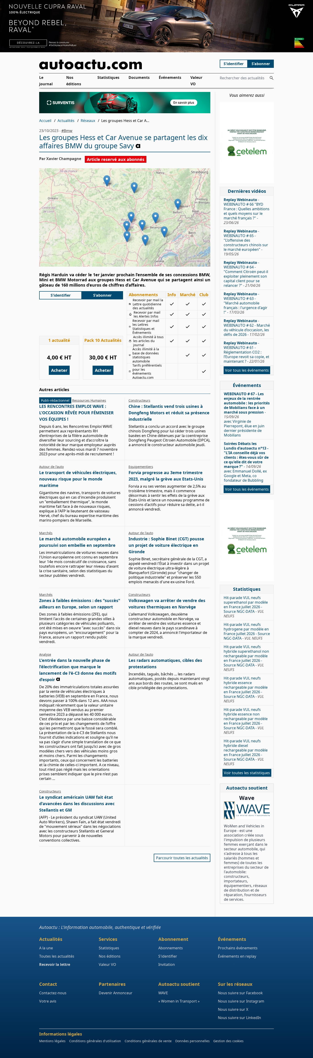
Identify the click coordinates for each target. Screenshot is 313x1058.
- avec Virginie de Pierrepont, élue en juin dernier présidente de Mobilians (247, 414)
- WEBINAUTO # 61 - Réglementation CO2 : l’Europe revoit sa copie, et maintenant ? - (246, 352)
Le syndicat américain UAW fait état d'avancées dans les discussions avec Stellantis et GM (77, 803)
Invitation (166, 964)
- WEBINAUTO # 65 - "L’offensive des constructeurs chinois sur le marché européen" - (246, 243)
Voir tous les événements (247, 370)
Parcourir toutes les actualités (182, 857)
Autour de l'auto (51, 466)
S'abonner (261, 63)
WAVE (163, 992)
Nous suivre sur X (233, 1009)
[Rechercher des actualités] (271, 78)
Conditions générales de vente (148, 1041)
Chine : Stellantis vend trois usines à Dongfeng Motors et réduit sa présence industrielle (169, 412)
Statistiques (108, 77)
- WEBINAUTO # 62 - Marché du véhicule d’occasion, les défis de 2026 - (247, 327)
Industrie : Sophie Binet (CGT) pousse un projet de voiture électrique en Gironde (166, 545)
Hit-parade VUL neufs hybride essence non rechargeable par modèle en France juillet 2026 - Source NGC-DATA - (246, 721)
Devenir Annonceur (115, 992)
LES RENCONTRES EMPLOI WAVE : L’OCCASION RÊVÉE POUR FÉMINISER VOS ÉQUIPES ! (76, 412)
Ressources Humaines (89, 400)
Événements (170, 77)
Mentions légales (52, 1041)
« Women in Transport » (179, 1001)
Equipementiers (141, 466)
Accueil (45, 120)
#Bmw (66, 130)
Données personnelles (192, 1041)
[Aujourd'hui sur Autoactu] (125, 64)
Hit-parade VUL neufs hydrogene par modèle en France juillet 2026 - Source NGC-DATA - (247, 631)
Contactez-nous (52, 992)
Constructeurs (139, 400)
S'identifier (234, 63)
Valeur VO (196, 80)
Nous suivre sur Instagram (241, 1001)
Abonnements (170, 947)
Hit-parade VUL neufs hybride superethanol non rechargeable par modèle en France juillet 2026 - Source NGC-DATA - (246, 658)
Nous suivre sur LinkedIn (239, 1017)
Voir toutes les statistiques (247, 772)
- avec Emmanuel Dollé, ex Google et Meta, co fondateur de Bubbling (246, 462)
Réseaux (88, 120)
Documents (139, 77)
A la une (46, 947)
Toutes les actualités (56, 956)
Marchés (45, 533)
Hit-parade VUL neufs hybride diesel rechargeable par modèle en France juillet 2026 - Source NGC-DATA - (246, 752)
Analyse (45, 654)
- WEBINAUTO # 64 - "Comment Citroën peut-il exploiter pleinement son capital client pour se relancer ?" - (246, 274)
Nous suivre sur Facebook (240, 992)
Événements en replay (237, 956)
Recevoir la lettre (54, 964)
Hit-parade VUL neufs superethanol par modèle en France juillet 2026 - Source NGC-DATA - (246, 607)
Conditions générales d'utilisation (95, 1041)
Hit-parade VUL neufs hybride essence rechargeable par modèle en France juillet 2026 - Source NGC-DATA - (246, 690)
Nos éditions (73, 80)
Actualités (66, 120)
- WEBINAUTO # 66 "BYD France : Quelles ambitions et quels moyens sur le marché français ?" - (246, 211)
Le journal (46, 80)
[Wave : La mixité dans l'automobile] (247, 810)
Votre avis (47, 1001)
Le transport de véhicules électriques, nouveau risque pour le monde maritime (78, 479)
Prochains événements (238, 947)
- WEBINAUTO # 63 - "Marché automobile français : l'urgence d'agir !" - (245, 303)
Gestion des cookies (228, 1041)
